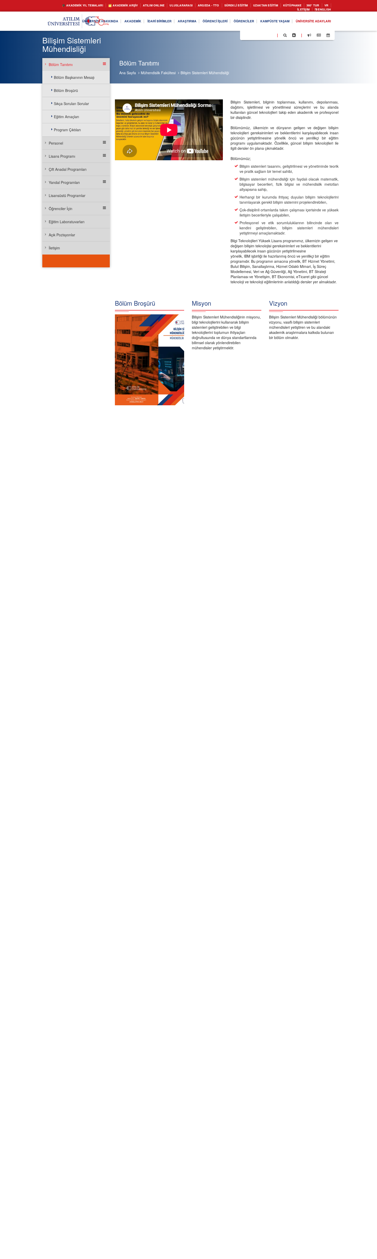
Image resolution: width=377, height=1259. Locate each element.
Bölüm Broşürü (66, 90)
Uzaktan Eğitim (287, 5)
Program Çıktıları (67, 129)
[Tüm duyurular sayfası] (309, 36)
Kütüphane (317, 5)
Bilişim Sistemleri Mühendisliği (205, 72)
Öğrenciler (232, 22)
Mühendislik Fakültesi (158, 72)
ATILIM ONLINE (160, 5)
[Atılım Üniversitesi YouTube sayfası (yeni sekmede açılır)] (271, 36)
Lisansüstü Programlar (67, 195)
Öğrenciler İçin (60, 208)
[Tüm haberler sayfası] (318, 36)
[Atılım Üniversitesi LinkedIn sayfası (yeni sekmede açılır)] (258, 36)
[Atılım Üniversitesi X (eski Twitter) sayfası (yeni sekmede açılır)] (251, 37)
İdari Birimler (137, 22)
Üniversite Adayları (310, 22)
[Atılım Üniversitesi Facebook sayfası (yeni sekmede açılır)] (245, 36)
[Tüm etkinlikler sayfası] (328, 36)
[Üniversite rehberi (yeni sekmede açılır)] (294, 36)
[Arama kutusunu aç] (285, 36)
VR (283, 10)
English (322, 10)
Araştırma (168, 22)
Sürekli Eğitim (253, 5)
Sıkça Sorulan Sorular (71, 103)
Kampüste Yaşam (267, 22)
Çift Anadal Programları (67, 169)
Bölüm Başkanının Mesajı (74, 77)
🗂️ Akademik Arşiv (124, 5)
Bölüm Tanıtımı (61, 64)
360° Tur (268, 10)
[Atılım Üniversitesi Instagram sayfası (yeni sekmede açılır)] (264, 36)
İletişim (298, 10)
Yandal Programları (64, 182)
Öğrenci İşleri (199, 22)
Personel (56, 143)
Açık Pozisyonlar (62, 234)
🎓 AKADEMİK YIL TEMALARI (77, 5)
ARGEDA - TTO (222, 5)
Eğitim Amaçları (66, 116)
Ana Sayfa (127, 72)
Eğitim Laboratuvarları (66, 221)
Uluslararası (191, 5)
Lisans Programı (62, 156)
